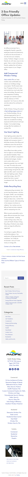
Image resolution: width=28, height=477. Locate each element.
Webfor (18, 475)
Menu (22, 3)
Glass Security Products (14, 387)
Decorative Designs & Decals (14, 382)
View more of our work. (13, 459)
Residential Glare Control (14, 417)
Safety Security (14, 397)
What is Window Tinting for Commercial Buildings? (12, 297)
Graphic (14, 438)
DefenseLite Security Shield (14, 384)
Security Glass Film (14, 399)
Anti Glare (8, 316)
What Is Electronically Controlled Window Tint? (13, 303)
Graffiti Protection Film (14, 389)
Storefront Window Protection (14, 404)
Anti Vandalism (9, 319)
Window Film (14, 421)
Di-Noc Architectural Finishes (14, 380)
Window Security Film (14, 423)
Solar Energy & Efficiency (14, 401)
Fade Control (14, 414)
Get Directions (10, 463)
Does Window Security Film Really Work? (14, 294)
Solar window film (9, 79)
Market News (8, 332)
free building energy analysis (13, 111)
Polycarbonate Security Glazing (14, 395)
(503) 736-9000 (14, 365)
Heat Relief (8, 330)
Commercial (13, 249)
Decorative (14, 436)
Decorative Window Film (14, 412)
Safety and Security (10, 339)
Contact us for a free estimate (12, 246)
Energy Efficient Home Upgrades (13, 300)
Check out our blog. (12, 461)
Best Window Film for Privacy (12, 291)
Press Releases (9, 334)
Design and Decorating (11, 323)
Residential (8, 337)
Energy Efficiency (20, 249)
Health (7, 328)
